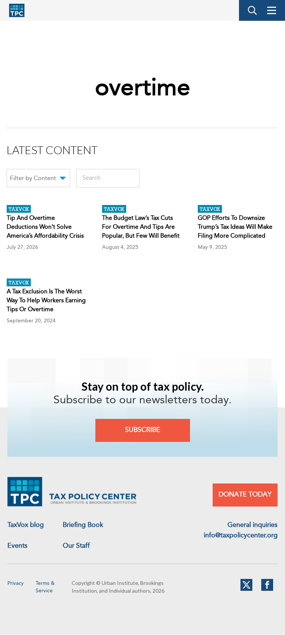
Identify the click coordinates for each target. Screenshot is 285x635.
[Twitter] (246, 589)
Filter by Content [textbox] (33, 179)
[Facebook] (267, 589)
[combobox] (38, 179)
